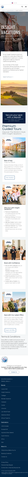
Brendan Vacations (6, 398)
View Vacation (10, 177)
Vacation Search (6, 379)
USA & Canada (4, 426)
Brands (3, 385)
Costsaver (3, 402)
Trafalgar (3, 395)
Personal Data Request (7, 465)
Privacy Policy (4, 462)
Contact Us (14, 372)
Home (3, 10)
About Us (3, 446)
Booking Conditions (6, 453)
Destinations (4, 422)
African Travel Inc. (5, 418)
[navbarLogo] (2, 7)
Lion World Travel (5, 411)
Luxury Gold (4, 389)
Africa (2, 439)
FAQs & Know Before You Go (8, 450)
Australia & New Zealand (7, 432)
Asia (2, 442)
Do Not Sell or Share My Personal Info (10, 467)
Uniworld (3, 408)
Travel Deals (5, 381)
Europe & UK (4, 429)
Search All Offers (10, 330)
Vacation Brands (10, 10)
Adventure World (5, 415)
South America (5, 435)
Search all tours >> (8, 77)
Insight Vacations (5, 392)
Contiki (3, 405)
